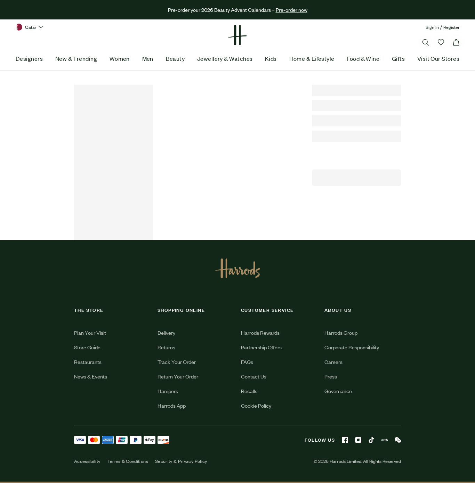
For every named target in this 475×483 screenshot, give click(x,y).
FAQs (247, 361)
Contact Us (253, 376)
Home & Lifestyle (312, 58)
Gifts (398, 58)
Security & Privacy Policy (181, 461)
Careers (333, 361)
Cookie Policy (256, 405)
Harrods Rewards (260, 332)
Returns (166, 347)
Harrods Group (340, 332)
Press (330, 376)
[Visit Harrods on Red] (384, 440)
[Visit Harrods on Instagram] (358, 440)
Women (120, 58)
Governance (338, 390)
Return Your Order (178, 376)
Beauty (175, 58)
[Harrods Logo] (237, 268)
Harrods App (172, 405)
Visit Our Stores (438, 58)
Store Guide (87, 347)
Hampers (168, 390)
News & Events (90, 376)
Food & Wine (363, 58)
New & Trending (76, 58)
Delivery (166, 332)
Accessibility (87, 461)
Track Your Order (177, 361)
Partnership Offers (261, 347)
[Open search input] (425, 42)
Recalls (249, 390)
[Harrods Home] (237, 35)
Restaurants (88, 361)
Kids (271, 58)
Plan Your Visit (90, 332)
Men (147, 58)
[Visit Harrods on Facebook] (345, 440)
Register (451, 27)
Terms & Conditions (127, 461)
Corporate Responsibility (351, 347)
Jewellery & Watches (225, 58)
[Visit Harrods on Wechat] (398, 440)
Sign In (432, 27)
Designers (29, 58)
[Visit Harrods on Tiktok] (371, 440)
